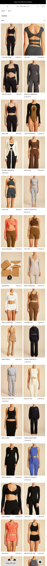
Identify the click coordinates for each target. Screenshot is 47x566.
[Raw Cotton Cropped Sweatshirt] (12, 381)
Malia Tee (27, 170)
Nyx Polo (5, 553)
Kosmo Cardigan (8, 170)
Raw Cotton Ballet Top (32, 477)
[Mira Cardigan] (34, 268)
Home (3, 11)
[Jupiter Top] (34, 305)
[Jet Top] (34, 39)
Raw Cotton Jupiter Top (33, 209)
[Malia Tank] (12, 420)
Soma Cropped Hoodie (32, 359)
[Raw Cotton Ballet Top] (34, 459)
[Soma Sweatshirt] (34, 420)
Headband (5, 286)
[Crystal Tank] (12, 39)
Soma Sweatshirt (30, 438)
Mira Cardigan (29, 286)
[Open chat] (40, 562)
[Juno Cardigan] (34, 116)
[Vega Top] (12, 116)
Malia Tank (5, 438)
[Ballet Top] (34, 381)
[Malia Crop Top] (34, 535)
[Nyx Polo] (12, 535)
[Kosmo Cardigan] (12, 152)
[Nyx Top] (34, 231)
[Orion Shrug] (12, 76)
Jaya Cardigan (7, 249)
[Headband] (12, 268)
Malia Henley (6, 477)
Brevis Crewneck (30, 94)
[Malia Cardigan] (12, 305)
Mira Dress (6, 359)
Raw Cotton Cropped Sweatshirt (14, 399)
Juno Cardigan (29, 133)
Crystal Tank (6, 57)
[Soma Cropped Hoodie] (34, 341)
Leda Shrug (6, 516)
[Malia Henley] (12, 459)
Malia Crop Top (29, 553)
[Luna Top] (12, 192)
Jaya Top (27, 516)
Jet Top (27, 57)
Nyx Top (27, 249)
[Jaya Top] (34, 499)
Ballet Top (28, 399)
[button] (10, 563)
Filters (2, 20)
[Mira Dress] (12, 341)
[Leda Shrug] (12, 499)
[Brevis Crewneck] (34, 76)
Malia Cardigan (7, 322)
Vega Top (5, 133)
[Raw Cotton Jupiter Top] (34, 192)
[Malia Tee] (34, 152)
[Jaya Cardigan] (12, 231)
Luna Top (5, 209)
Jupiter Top (28, 322)
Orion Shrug (6, 94)
